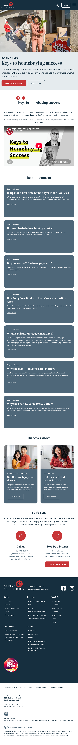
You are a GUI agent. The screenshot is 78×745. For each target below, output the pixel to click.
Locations (55, 605)
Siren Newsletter (11, 631)
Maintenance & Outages (36, 641)
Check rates (36, 83)
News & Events (57, 608)
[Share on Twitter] (23, 98)
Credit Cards (9, 615)
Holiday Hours (33, 634)
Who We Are (56, 601)
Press (54, 622)
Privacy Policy (41, 688)
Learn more (11, 204)
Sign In (66, 5)
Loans (7, 612)
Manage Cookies (57, 688)
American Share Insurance (37, 619)
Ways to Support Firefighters (15, 634)
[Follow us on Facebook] (63, 588)
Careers (54, 619)
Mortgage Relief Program (37, 615)
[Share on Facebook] (18, 98)
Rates (30, 605)
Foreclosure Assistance (36, 612)
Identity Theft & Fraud (36, 645)
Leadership (55, 612)
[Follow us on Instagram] (72, 588)
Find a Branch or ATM (57, 564)
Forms (30, 608)
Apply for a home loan (13, 83)
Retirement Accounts (12, 608)
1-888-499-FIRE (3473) (37, 587)
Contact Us (32, 631)
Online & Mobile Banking (36, 601)
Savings (7, 605)
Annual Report (56, 615)
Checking (8, 601)
